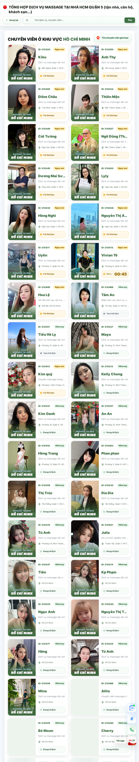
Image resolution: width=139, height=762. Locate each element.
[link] (38, 63)
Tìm (130, 20)
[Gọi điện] (131, 729)
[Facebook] (131, 718)
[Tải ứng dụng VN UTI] (131, 740)
